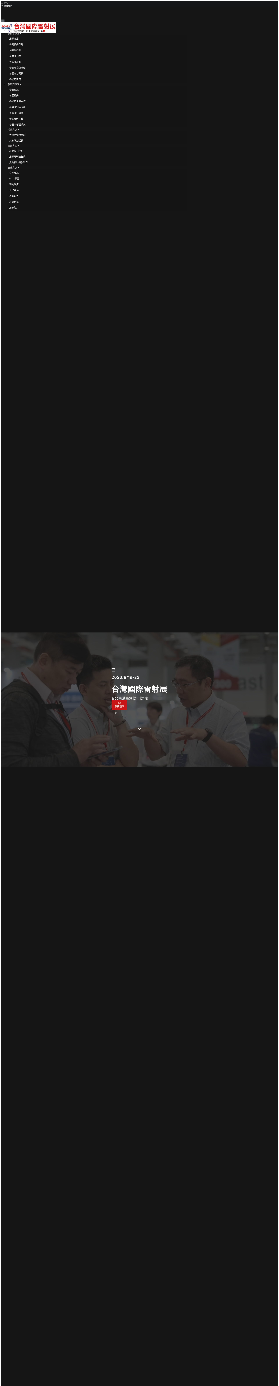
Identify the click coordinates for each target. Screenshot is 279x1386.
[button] (14, 33)
